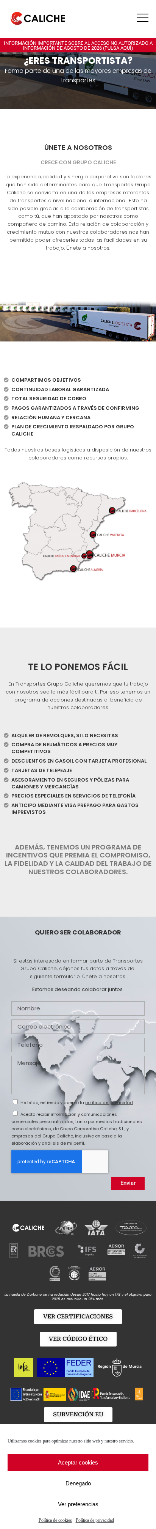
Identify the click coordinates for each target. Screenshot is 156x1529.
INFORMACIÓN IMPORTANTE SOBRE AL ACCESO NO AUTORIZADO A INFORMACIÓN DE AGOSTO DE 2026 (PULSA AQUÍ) (78, 45)
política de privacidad (109, 1103)
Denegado (78, 1483)
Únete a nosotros (78, 147)
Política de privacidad (95, 1520)
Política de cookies (55, 1520)
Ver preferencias (78, 1504)
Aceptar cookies (78, 1462)
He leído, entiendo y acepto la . (77, 1103)
